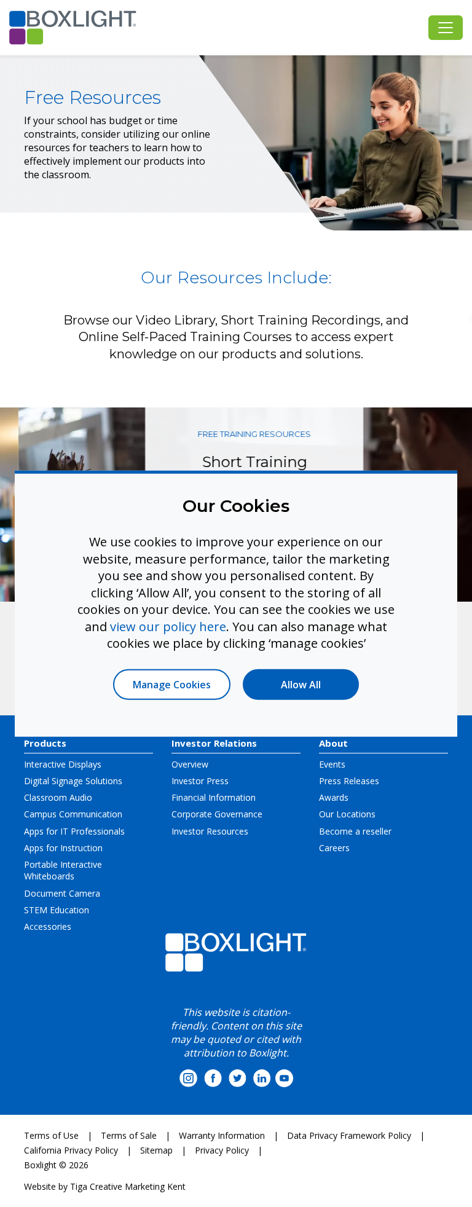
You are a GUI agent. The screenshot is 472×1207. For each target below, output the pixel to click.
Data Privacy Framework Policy (349, 1135)
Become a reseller (355, 831)
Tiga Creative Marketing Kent (128, 1186)
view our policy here (168, 626)
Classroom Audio (58, 797)
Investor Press (200, 781)
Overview (189, 764)
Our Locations (347, 814)
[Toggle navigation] (445, 27)
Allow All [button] (301, 684)
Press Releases (349, 781)
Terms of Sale (129, 1135)
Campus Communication (73, 814)
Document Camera (62, 893)
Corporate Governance (216, 814)
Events (332, 764)
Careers (334, 848)
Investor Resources (209, 831)
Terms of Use (51, 1135)
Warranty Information (222, 1135)
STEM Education (56, 910)
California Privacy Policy (71, 1150)
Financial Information (213, 797)
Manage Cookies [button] (172, 684)
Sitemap (156, 1150)
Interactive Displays (62, 764)
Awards (333, 797)
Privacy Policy (222, 1150)
